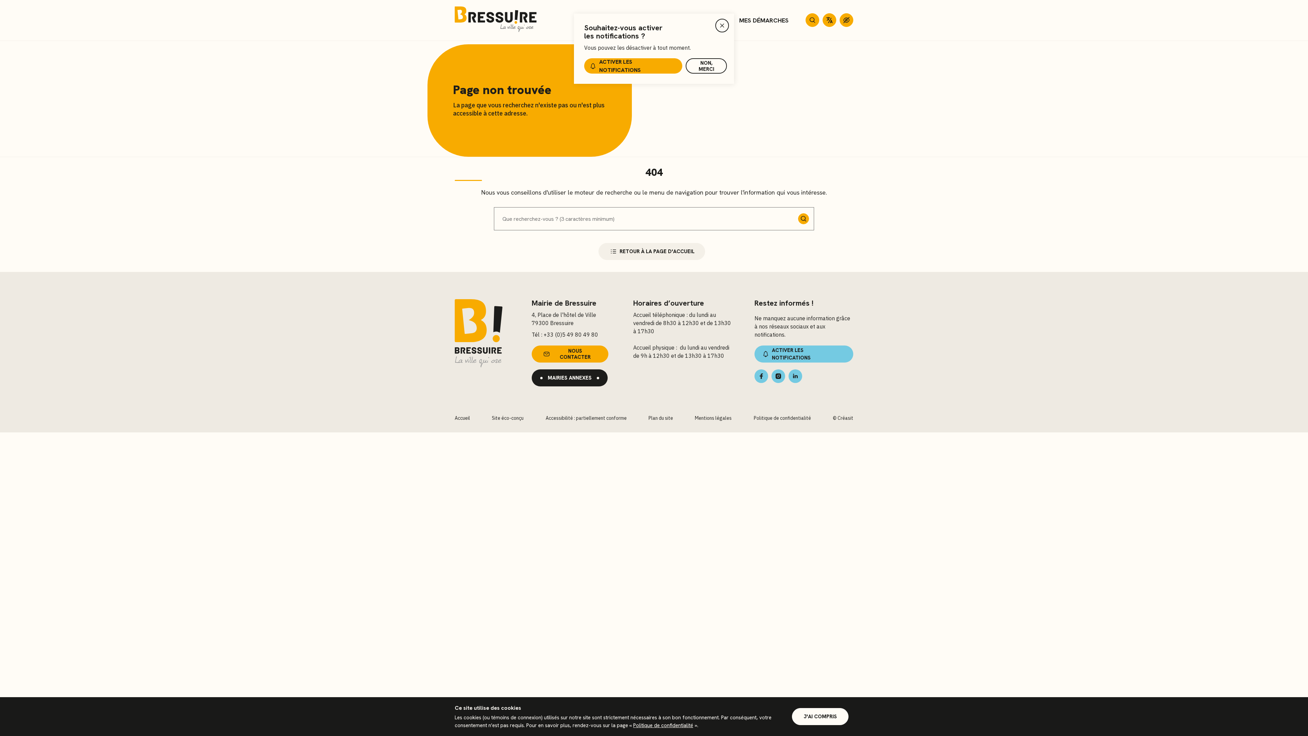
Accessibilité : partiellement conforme (586, 418)
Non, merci (706, 66)
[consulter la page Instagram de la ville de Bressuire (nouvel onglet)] (778, 376)
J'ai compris (820, 716)
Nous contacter (575, 354)
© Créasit (843, 418)
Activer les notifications (620, 66)
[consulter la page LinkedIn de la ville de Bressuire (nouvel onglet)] (795, 376)
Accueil (462, 418)
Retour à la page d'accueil (657, 251)
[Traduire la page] (829, 20)
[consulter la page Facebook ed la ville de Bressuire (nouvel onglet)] (761, 376)
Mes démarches (764, 20)
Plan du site (661, 418)
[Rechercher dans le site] (812, 20)
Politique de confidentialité (663, 725)
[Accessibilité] (846, 20)
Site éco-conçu (508, 418)
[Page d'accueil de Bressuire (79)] (495, 20)
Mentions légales (713, 418)
